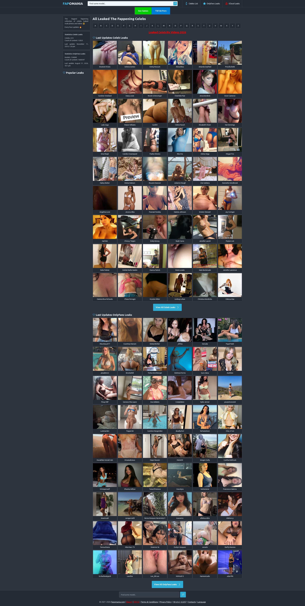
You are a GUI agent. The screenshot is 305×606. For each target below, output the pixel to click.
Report (129, 602)
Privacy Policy (165, 602)
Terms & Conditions (149, 602)
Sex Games (143, 11)
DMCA (136, 602)
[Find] (175, 3)
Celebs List (193, 3)
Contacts (192, 602)
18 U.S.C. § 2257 (179, 602)
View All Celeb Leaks (166, 307)
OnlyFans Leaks (213, 3)
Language (201, 602)
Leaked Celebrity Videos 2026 (167, 32)
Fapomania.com (118, 602)
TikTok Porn (160, 11)
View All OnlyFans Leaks (165, 584)
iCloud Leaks (234, 3)
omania (73, 3)
